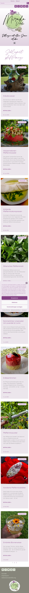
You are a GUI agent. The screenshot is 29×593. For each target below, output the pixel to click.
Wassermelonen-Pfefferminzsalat (10, 152)
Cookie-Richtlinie (6, 310)
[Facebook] (16, 6)
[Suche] (28, 3)
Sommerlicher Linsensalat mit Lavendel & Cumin (13, 322)
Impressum (24, 310)
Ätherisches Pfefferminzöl (13, 266)
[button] (26, 283)
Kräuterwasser (9, 96)
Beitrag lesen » (7, 110)
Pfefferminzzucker (10, 433)
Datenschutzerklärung (16, 310)
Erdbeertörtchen (9, 378)
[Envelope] (21, 6)
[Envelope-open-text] (24, 6)
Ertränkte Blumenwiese (12, 542)
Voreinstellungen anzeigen (14, 307)
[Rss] (27, 6)
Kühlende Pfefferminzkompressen (12, 210)
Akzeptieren (14, 298)
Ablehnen (14, 302)
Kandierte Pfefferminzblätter (14, 488)
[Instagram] (18, 6)
